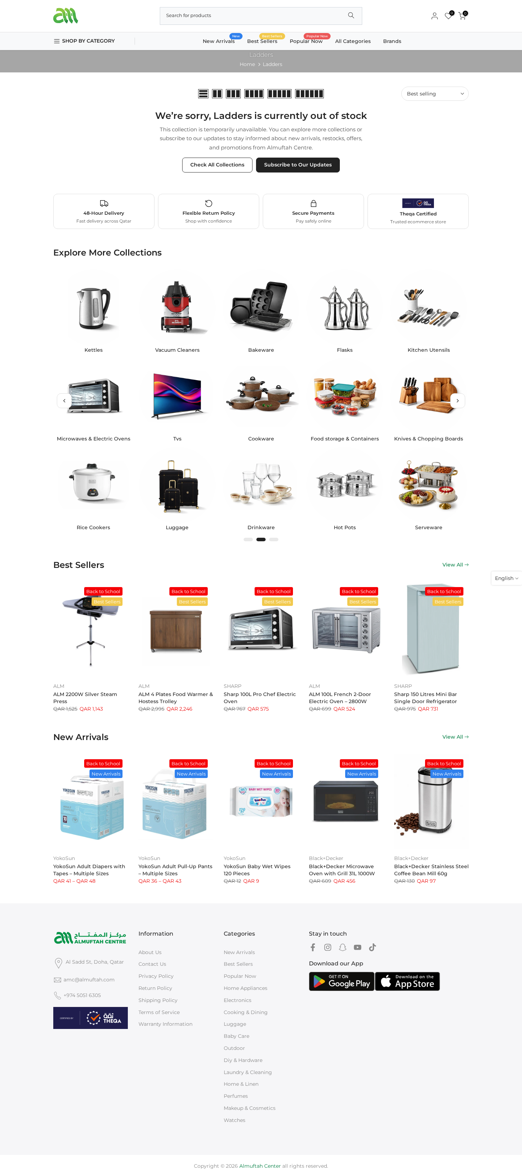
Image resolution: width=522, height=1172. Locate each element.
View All (452, 565)
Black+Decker (326, 858)
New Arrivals (221, 40)
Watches (234, 1120)
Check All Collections (217, 164)
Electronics (237, 1000)
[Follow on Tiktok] (372, 947)
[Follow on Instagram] (328, 947)
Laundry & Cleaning (248, 1072)
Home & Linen (241, 1084)
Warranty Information (165, 1024)
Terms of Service (159, 1012)
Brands (392, 41)
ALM (58, 686)
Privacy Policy (156, 976)
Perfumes (236, 1096)
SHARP (232, 686)
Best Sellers (265, 40)
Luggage (235, 1024)
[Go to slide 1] (248, 539)
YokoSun (64, 858)
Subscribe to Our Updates (298, 164)
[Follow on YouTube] (357, 947)
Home (247, 64)
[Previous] (64, 400)
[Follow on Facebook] (313, 947)
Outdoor (234, 1048)
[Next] (457, 400)
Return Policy (155, 988)
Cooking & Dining (246, 1012)
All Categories (353, 41)
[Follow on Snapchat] (343, 947)
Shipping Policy (158, 1000)
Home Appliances (245, 988)
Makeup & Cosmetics (250, 1108)
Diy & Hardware (243, 1060)
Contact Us (152, 964)
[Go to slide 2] (261, 539)
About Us (150, 952)
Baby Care (236, 1036)
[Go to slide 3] (273, 539)
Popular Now (309, 40)
